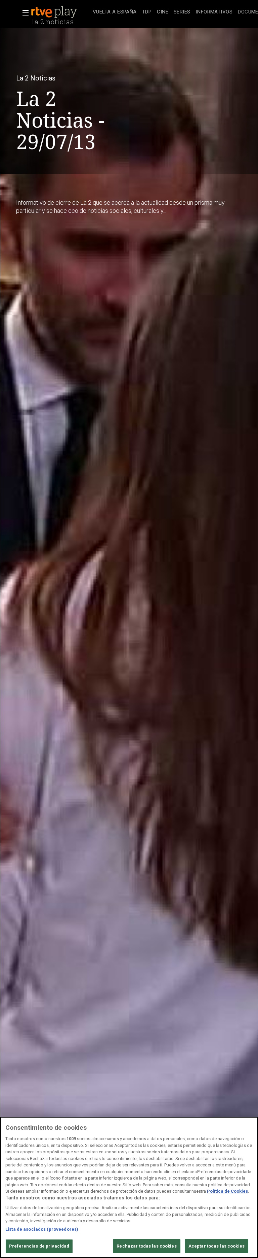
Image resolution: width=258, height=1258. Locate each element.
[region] (129, 1187)
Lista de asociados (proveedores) (41, 1229)
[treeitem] (115, 12)
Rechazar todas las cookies (146, 1246)
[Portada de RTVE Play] (55, 12)
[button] (23, 12)
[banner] (60, 12)
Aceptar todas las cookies (216, 1246)
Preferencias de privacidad (39, 1246)
